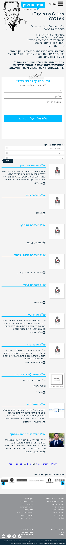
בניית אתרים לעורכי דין (18, 544)
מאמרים (61, 518)
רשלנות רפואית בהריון (24, 512)
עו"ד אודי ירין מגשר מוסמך (28, 434)
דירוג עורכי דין (27, 504)
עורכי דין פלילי (58, 512)
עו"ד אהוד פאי (36, 404)
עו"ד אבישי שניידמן (33, 165)
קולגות (61, 535)
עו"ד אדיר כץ (37, 315)
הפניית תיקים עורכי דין (21, 541)
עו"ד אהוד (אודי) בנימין (30, 374)
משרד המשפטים (27, 535)
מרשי (62, 532)
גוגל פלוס (30, 544)
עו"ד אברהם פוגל (34, 285)
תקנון (35, 544)
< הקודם (46, 463)
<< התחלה (55, 463)
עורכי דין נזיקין (58, 515)
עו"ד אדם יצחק (36, 344)
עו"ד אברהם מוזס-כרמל (30, 255)
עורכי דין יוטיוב (27, 518)
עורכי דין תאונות (58, 504)
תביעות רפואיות (27, 515)
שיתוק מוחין (28, 509)
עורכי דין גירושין (58, 509)
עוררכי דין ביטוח (58, 507)
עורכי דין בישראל (26, 507)
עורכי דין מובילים (26, 501)
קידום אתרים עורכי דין (51, 544)
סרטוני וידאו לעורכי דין (36, 541)
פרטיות (41, 544)
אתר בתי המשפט (27, 529)
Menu (61, 5)
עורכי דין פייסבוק (57, 529)
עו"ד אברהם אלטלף (33, 225)
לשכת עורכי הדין (27, 532)
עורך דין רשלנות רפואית (55, 501)
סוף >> (9, 463)
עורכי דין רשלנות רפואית (55, 498)
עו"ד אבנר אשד (36, 195)
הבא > (16, 463)
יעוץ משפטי (28, 498)
